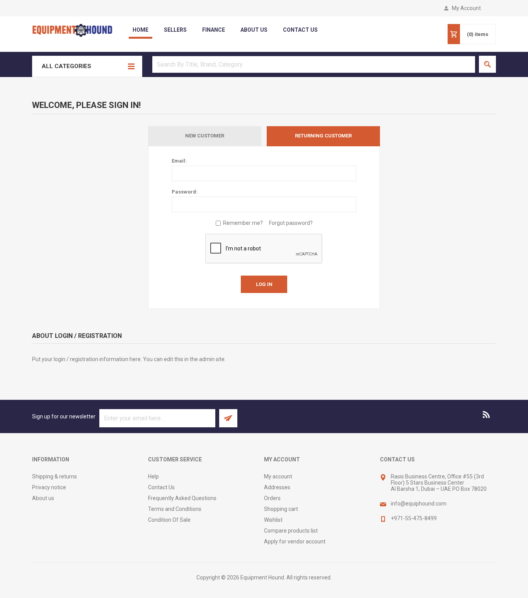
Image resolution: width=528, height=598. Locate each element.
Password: (185, 192)
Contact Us (161, 487)
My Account (466, 8)
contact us (300, 30)
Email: (179, 161)
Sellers (175, 30)
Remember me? (243, 223)
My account (278, 476)
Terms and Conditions (174, 509)
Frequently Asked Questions (182, 498)
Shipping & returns (54, 476)
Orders (272, 498)
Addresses (277, 487)
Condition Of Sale (169, 520)
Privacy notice (49, 487)
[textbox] (313, 64)
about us (253, 30)
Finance (213, 30)
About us (43, 498)
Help (153, 476)
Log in (264, 284)
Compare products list (291, 531)
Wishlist (273, 520)
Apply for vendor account (294, 541)
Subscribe (228, 418)
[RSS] (486, 414)
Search (487, 64)
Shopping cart (281, 509)
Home (140, 30)
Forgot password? (291, 223)
